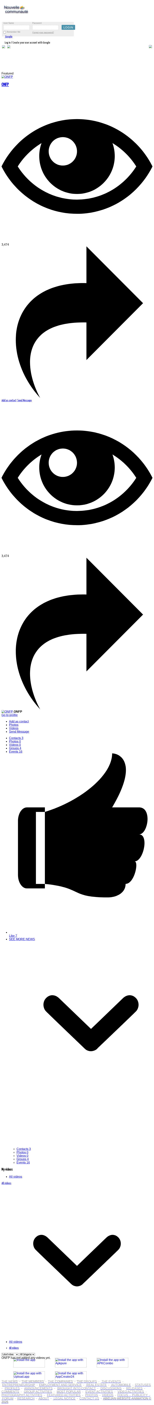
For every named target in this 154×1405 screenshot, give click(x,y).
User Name (8, 23)
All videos (15, 1176)
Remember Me (13, 32)
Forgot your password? (43, 32)
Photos (15, 741)
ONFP (5, 84)
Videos (15, 744)
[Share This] (77, 396)
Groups (15, 748)
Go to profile (10, 715)
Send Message (24, 400)
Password (37, 23)
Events (15, 751)
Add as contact (9, 400)
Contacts (16, 738)
